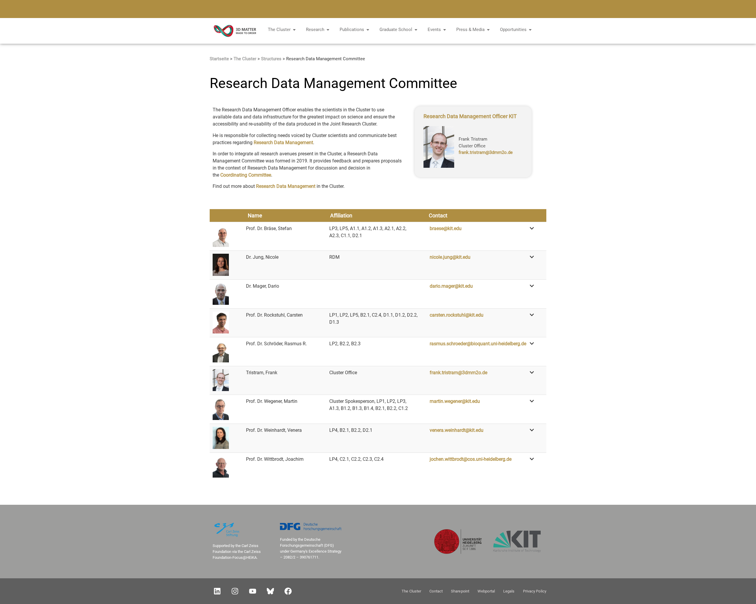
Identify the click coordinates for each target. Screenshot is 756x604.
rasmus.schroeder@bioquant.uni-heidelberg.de (478, 343)
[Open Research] (328, 29)
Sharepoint (460, 591)
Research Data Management (283, 142)
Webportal (486, 591)
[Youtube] (252, 591)
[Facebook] (288, 591)
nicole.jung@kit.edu (450, 257)
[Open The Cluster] (294, 29)
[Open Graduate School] (416, 29)
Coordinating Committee (245, 175)
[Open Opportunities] (530, 29)
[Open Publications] (368, 29)
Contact (436, 591)
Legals (509, 591)
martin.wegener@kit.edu (455, 401)
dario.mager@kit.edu (451, 286)
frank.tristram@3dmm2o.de (486, 152)
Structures (271, 58)
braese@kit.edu (446, 228)
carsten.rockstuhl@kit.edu (456, 315)
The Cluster (245, 58)
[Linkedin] (217, 591)
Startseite (219, 58)
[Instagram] (234, 591)
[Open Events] (444, 29)
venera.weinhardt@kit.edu (456, 430)
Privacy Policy (534, 591)
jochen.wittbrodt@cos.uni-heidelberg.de (470, 459)
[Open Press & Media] (488, 29)
